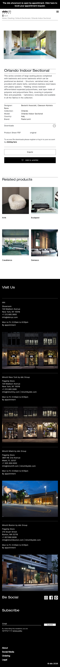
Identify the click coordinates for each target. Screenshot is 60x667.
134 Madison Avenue (11, 309)
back (6, 16)
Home (4, 18)
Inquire (30, 152)
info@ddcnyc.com (10, 317)
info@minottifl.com (10, 466)
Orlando (24, 111)
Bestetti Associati (28, 105)
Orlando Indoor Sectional (32, 114)
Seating (11, 18)
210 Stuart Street (9, 532)
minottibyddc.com (29, 392)
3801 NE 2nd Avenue (11, 458)
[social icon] (46, 598)
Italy (23, 116)
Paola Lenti (26, 119)
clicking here (12, 142)
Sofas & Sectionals (22, 18)
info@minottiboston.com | (13, 540)
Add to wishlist (31, 160)
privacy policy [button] (17, 631)
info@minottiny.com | (11, 392)
